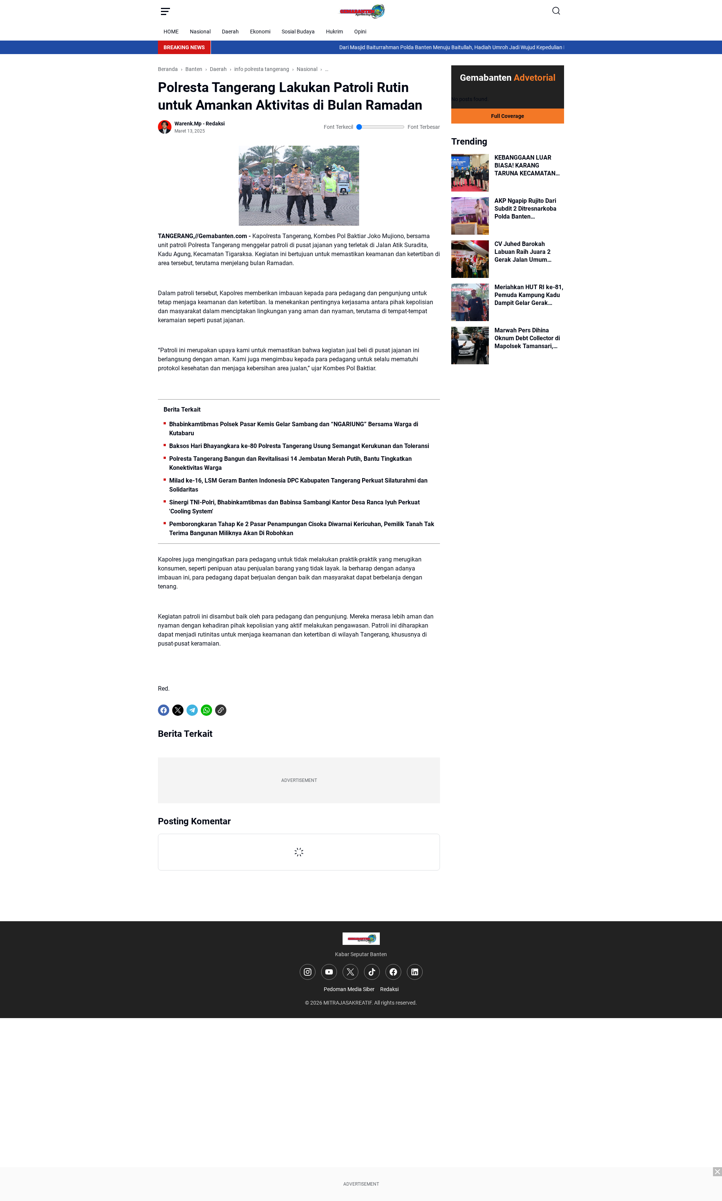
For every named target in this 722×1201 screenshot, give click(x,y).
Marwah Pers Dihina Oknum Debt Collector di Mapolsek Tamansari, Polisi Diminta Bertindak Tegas (527, 338)
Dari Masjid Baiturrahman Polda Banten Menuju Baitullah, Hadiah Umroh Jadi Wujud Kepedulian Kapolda (427, 47)
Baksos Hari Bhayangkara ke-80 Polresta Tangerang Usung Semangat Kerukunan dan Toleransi (299, 446)
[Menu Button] (165, 11)
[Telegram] (192, 710)
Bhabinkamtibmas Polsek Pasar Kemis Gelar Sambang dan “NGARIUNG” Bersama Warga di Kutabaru (293, 429)
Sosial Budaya (298, 32)
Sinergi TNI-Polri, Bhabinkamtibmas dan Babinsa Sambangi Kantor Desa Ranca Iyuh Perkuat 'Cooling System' (294, 507)
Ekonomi (260, 32)
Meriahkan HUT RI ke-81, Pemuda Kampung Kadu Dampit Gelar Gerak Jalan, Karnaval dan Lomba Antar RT (528, 295)
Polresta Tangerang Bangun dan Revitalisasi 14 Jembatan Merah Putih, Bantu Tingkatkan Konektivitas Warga (290, 463)
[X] (178, 710)
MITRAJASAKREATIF (347, 1003)
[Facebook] (163, 710)
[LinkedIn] (415, 972)
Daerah (230, 32)
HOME (171, 32)
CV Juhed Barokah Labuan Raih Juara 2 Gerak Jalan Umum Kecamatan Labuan (522, 252)
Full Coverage (507, 116)
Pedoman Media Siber (349, 989)
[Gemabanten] (361, 11)
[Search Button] (556, 11)
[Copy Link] (220, 710)
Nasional (200, 32)
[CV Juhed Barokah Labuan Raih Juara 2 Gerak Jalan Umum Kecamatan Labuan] (470, 259)
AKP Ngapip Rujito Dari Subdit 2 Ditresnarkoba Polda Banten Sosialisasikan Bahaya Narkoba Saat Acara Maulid (525, 208)
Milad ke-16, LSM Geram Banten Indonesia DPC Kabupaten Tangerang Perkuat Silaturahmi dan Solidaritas (298, 485)
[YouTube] (329, 972)
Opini (360, 32)
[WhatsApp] (206, 710)
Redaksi (389, 989)
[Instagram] (307, 972)
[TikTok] (372, 972)
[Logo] (361, 938)
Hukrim (334, 32)
